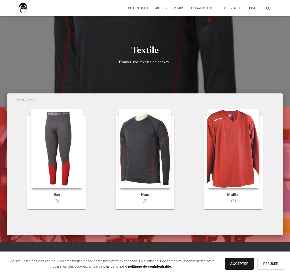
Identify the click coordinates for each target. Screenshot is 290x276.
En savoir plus (201, 8)
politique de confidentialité (149, 266)
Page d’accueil (138, 8)
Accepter (239, 264)
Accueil (20, 100)
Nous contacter (230, 8)
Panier (253, 8)
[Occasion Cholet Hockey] (23, 8)
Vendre (179, 8)
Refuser (270, 264)
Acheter (161, 8)
